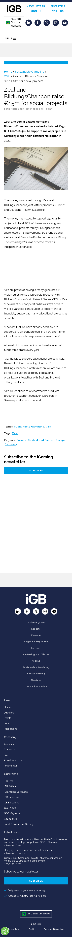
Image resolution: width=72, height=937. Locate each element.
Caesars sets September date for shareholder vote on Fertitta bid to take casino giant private (33, 859)
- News (18, 845)
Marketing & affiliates (36, 654)
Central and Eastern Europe (47, 440)
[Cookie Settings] (5, 931)
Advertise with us (13, 760)
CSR (7, 76)
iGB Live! (8, 781)
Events (7, 718)
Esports (36, 629)
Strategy (36, 680)
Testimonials (10, 765)
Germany (11, 444)
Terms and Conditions (54, 929)
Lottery (36, 648)
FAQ (6, 755)
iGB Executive (11, 797)
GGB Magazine (12, 813)
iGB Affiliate (10, 786)
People (36, 661)
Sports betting (36, 674)
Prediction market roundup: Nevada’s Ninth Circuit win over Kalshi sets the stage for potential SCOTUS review (35, 841)
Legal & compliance (36, 642)
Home (8, 71)
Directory (9, 712)
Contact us (10, 749)
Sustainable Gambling (29, 71)
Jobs (6, 723)
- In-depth (20, 853)
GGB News (10, 808)
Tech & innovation (36, 686)
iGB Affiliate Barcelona (16, 791)
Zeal (15, 433)
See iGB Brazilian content (14, 22)
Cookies (32, 929)
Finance (36, 635)
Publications (10, 728)
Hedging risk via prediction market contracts (28, 850)
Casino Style (10, 818)
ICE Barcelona (11, 802)
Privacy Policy (14, 929)
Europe (21, 440)
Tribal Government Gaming (18, 824)
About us (9, 744)
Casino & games (36, 622)
